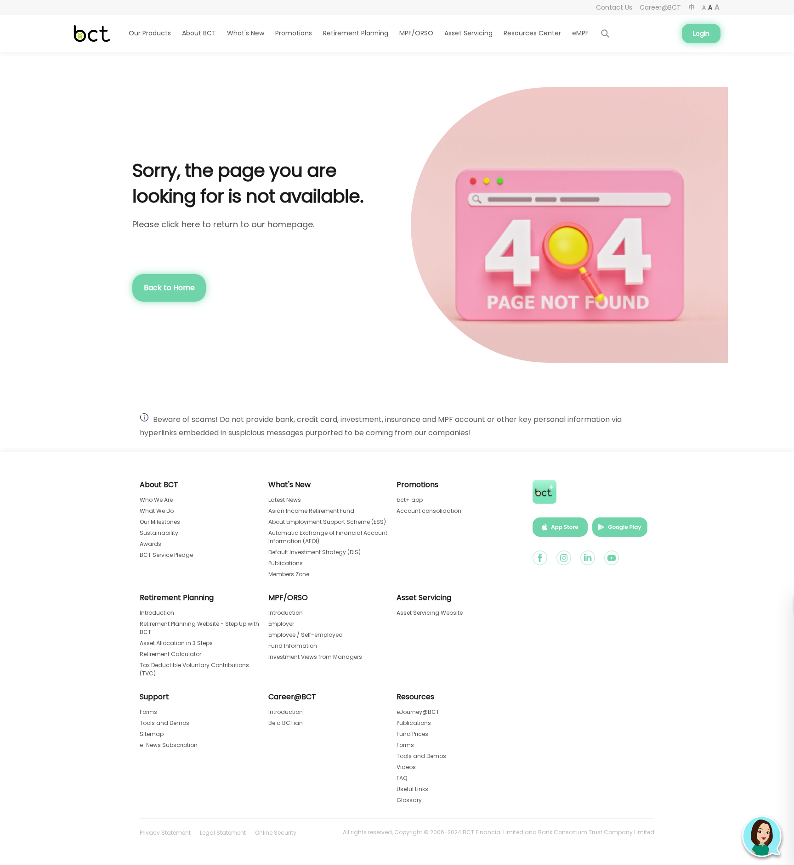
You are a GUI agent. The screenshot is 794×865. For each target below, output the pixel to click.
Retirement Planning (177, 598)
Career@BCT (292, 697)
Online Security (275, 833)
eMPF (580, 33)
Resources (415, 697)
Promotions (417, 485)
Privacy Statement (165, 833)
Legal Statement (223, 833)
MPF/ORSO (288, 598)
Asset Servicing (468, 33)
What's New (289, 485)
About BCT (159, 485)
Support (154, 697)
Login (701, 33)
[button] (762, 836)
